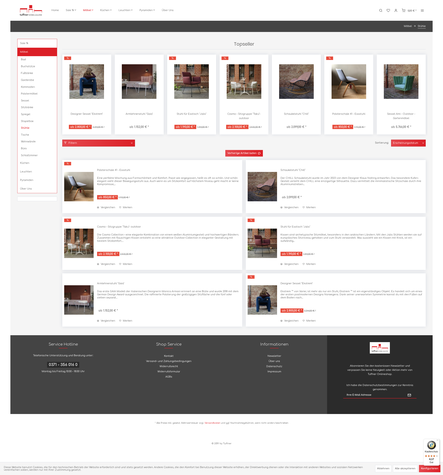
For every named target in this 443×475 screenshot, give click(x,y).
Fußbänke (27, 73)
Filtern (72, 143)
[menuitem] (55, 10)
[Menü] (437, 441)
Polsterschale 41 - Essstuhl (348, 114)
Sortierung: (382, 143)
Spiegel (25, 114)
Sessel (25, 100)
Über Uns (26, 188)
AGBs (168, 376)
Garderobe (27, 80)
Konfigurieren (429, 468)
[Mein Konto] (395, 10)
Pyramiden (26, 180)
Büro (24, 148)
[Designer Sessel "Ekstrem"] (86, 81)
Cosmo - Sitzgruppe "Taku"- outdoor (243, 116)
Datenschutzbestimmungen (380, 385)
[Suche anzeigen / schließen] (380, 10)
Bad (23, 59)
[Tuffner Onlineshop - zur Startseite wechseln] (30, 10)
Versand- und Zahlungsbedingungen (168, 361)
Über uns (274, 361)
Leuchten (26, 171)
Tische (25, 135)
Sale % (24, 43)
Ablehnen (383, 468)
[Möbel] (88, 10)
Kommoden (28, 87)
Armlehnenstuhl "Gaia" (139, 114)
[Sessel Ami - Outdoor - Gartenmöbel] (401, 81)
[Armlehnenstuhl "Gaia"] (139, 81)
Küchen (24, 163)
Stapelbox (27, 121)
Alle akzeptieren (405, 468)
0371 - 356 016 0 (63, 365)
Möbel (24, 52)
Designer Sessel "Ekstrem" (87, 114)
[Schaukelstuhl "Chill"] (296, 81)
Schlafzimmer (29, 155)
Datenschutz (274, 366)
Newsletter (274, 356)
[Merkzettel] (388, 10)
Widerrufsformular (168, 371)
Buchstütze (28, 66)
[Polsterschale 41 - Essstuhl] (348, 81)
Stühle (25, 128)
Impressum (274, 371)
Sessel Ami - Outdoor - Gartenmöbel (401, 116)
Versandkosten (212, 423)
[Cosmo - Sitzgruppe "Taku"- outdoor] (244, 81)
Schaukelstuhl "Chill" (296, 114)
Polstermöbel (29, 93)
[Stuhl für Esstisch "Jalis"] (191, 81)
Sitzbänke (27, 107)
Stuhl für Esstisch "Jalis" (191, 114)
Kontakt (169, 356)
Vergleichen (107, 207)
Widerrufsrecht (169, 366)
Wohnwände (28, 141)
